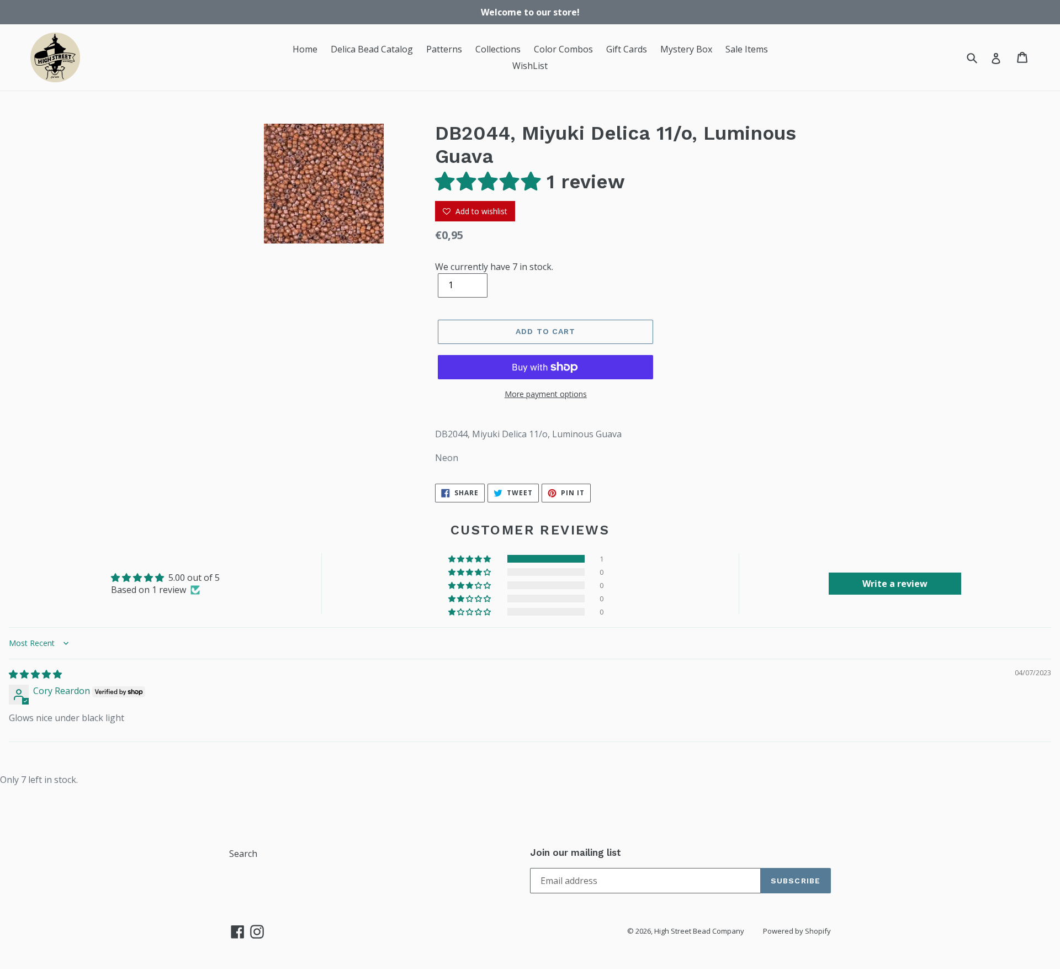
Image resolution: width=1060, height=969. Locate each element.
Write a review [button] (895, 584)
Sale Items (746, 49)
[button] (491, 181)
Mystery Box (686, 49)
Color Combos (563, 49)
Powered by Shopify (797, 931)
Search (243, 854)
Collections (498, 49)
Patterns (444, 49)
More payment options (546, 394)
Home (305, 49)
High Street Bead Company (699, 931)
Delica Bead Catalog (372, 49)
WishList (530, 66)
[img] (35, 674)
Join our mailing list (575, 852)
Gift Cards (626, 49)
